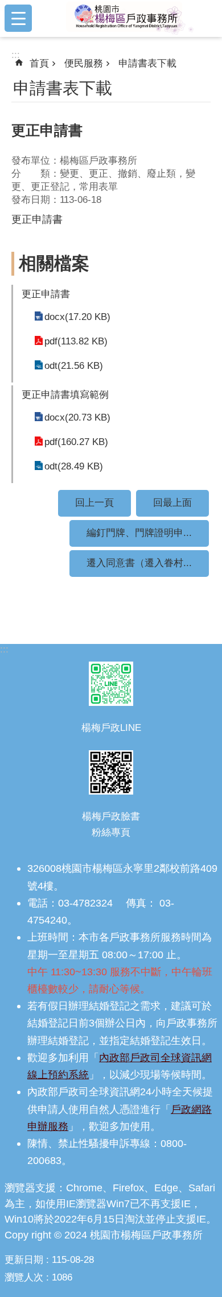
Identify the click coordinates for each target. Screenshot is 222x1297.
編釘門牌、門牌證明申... (139, 532)
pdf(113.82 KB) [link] (76, 341)
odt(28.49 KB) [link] (73, 466)
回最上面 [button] (172, 502)
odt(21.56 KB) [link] (73, 365)
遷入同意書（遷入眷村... (139, 563)
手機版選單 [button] (18, 18)
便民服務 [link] (83, 63)
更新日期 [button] (24, 1259)
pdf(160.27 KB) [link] (76, 442)
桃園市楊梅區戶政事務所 (129, 18)
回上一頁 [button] (94, 502)
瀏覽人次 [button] (24, 1277)
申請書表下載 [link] (147, 63)
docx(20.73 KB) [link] (77, 417)
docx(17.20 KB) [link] (77, 316)
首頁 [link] (39, 63)
